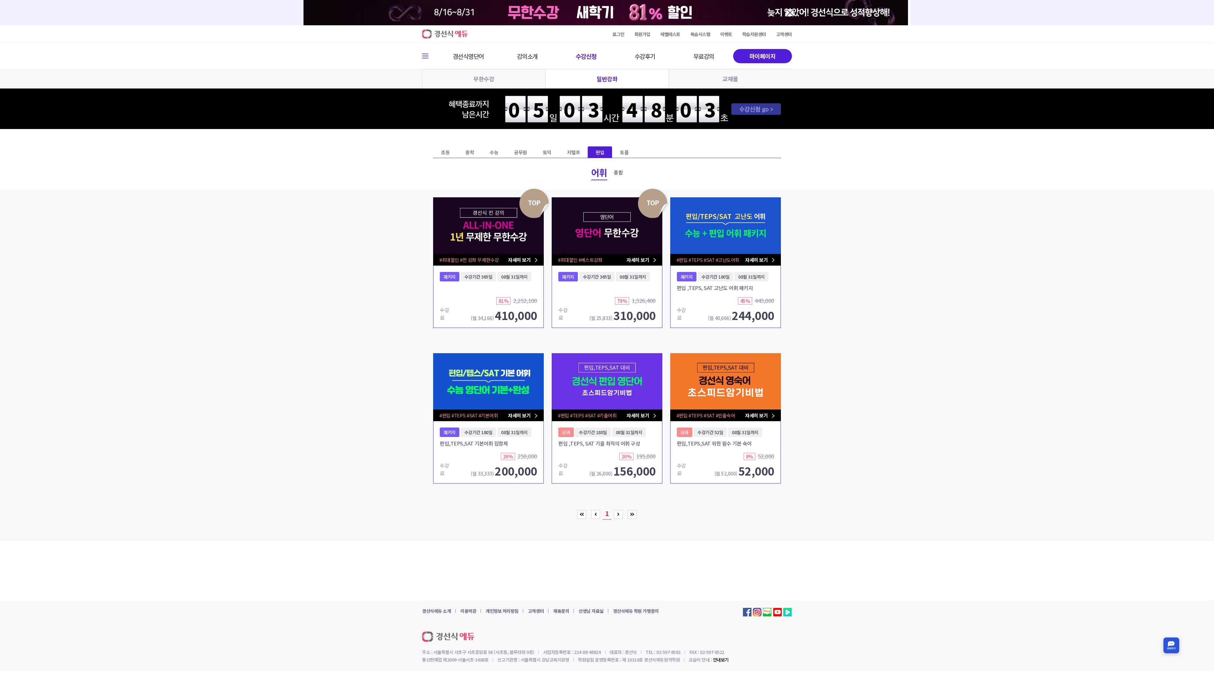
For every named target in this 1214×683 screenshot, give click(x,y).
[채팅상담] (1171, 645)
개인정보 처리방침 (502, 611)
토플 (624, 152)
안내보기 (721, 659)
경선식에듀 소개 (436, 611)
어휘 (599, 172)
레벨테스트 (670, 34)
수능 (494, 152)
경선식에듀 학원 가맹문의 (636, 611)
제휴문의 (561, 611)
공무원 (520, 152)
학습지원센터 (754, 34)
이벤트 (726, 34)
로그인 (618, 34)
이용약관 (468, 611)
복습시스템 (700, 34)
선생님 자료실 (591, 611)
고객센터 (784, 34)
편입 (600, 152)
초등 (445, 152)
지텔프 (573, 152)
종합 (618, 172)
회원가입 (642, 34)
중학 (469, 152)
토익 (547, 152)
